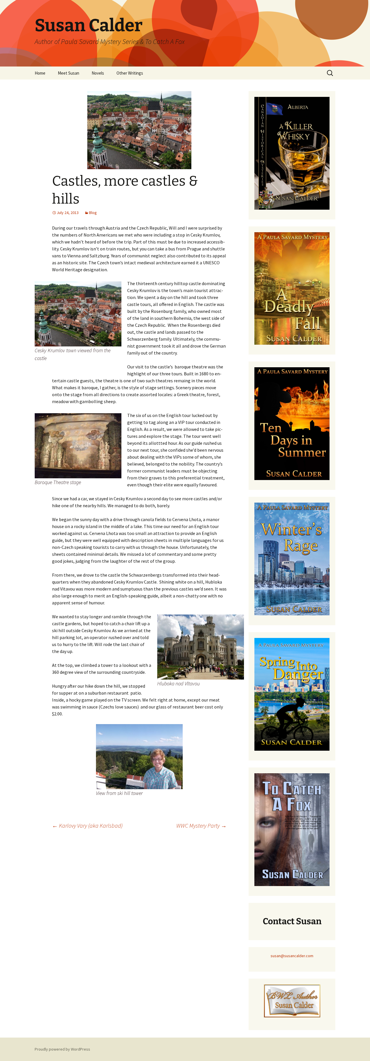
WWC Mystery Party (201, 825)
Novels (98, 73)
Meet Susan (68, 73)
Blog (93, 212)
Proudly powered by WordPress (62, 1049)
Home (40, 73)
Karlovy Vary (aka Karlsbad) (87, 825)
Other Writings (129, 73)
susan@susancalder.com (292, 955)
